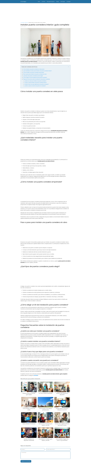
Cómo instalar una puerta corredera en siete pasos (33, 69)
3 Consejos (23, 1)
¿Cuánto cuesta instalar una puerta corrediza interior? (35, 82)
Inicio (39, 1)
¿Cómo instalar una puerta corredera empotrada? (33, 72)
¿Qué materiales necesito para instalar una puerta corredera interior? (37, 70)
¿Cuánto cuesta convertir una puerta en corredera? (35, 85)
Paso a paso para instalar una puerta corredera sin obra (35, 74)
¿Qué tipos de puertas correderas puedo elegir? (33, 75)
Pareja (57, 1)
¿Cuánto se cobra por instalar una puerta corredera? (35, 81)
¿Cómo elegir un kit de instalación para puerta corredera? (35, 77)
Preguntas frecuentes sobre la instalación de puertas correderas (36, 79)
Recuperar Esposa (50, 1)
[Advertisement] (45, 12)
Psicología (63, 1)
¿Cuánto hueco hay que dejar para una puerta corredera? (36, 84)
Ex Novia (43, 1)
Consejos (68, 1)
